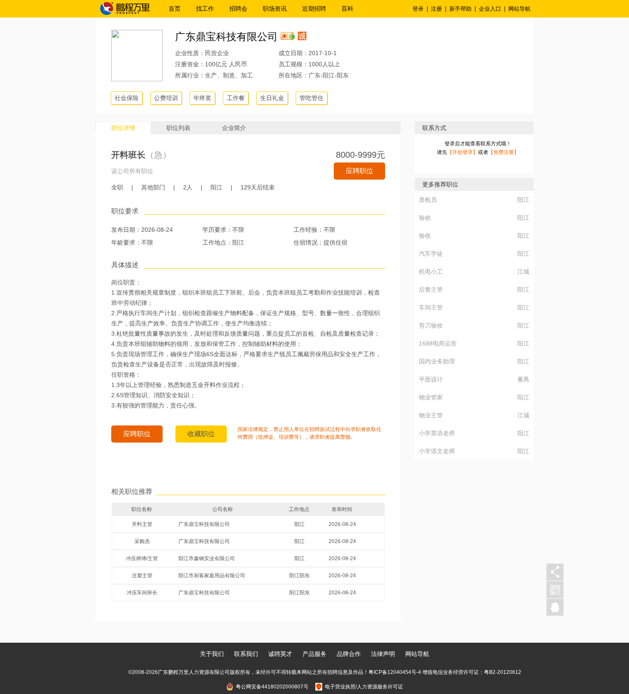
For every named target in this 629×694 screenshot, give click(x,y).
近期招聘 (314, 8)
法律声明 (383, 653)
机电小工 (431, 271)
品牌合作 (349, 653)
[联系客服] (555, 607)
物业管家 (431, 397)
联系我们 (246, 653)
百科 (347, 8)
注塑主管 (142, 576)
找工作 (205, 8)
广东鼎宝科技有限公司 (226, 36)
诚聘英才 (280, 653)
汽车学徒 (431, 253)
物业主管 (431, 415)
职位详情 (123, 127)
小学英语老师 (437, 433)
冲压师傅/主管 (142, 558)
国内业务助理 (437, 361)
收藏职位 (201, 433)
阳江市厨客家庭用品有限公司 (211, 576)
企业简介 (234, 127)
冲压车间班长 (142, 593)
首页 (175, 8)
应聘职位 (359, 170)
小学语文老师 (437, 451)
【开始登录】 (462, 152)
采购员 (142, 541)
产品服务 (314, 653)
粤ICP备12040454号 (392, 672)
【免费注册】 (503, 152)
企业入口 (490, 9)
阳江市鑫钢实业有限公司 (206, 558)
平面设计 (431, 379)
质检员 (428, 199)
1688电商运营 (438, 343)
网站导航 (519, 9)
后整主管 (431, 289)
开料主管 (142, 524)
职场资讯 (275, 8)
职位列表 (178, 127)
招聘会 (238, 8)
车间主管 (431, 307)
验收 (425, 217)
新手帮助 (460, 9)
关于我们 (212, 653)
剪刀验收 (431, 325)
